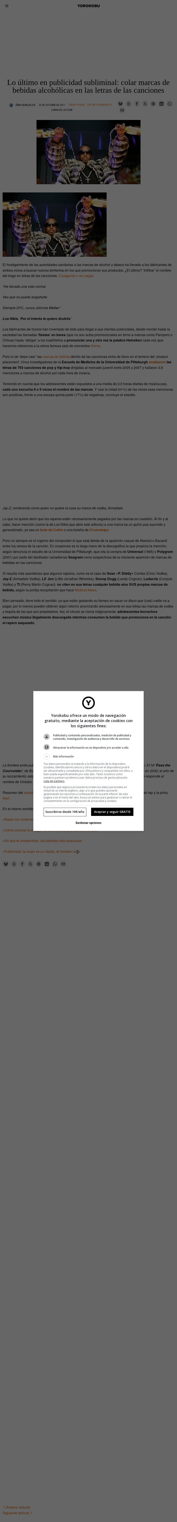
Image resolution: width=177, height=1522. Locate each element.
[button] (88, 757)
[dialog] (88, 761)
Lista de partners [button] (54, 781)
